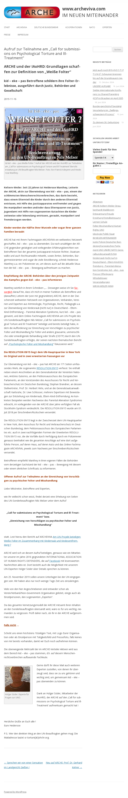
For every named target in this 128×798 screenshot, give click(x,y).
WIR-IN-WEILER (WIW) (103, 286)
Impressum (23, 34)
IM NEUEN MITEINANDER (104, 237)
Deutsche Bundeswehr (46, 27)
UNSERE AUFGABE (102, 86)
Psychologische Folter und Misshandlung (31, 344)
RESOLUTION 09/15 (47, 368)
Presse (7, 34)
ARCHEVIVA (21, 27)
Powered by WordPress (15, 791)
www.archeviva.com (84, 9)
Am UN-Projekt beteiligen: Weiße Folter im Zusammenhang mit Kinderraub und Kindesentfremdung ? (42, 540)
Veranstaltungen (101, 282)
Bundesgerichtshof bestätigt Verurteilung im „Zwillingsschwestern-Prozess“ (107, 110)
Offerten (107, 27)
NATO (92, 27)
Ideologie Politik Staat (103, 233)
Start (7, 27)
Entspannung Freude (103, 213)
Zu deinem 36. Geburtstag (106, 122)
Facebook (54, 560)
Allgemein (98, 201)
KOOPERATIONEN (74, 27)
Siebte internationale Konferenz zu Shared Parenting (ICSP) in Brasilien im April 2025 (108, 94)
